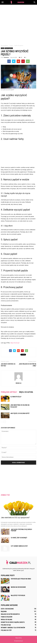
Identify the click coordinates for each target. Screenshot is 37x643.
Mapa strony (18, 638)
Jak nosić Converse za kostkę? (8, 365)
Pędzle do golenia (8, 48)
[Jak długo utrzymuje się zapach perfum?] (5, 532)
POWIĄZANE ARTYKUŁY (9, 392)
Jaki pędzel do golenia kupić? (20, 413)
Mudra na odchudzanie (18, 587)
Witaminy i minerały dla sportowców (13, 627)
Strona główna (4, 45)
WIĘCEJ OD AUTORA (26, 392)
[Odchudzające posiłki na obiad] (5, 581)
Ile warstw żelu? (15, 397)
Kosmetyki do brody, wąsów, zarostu (13, 622)
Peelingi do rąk (6, 625)
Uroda (2, 48)
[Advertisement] (18, 24)
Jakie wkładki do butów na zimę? (27, 365)
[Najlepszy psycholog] (5, 598)
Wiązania (4, 611)
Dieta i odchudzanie (7, 609)
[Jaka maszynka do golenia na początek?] (5, 407)
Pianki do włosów (6, 617)
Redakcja (6, 57)
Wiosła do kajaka (6, 619)
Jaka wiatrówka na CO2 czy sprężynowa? (15, 517)
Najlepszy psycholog (18, 595)
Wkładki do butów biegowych (10, 614)
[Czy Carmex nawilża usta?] (5, 548)
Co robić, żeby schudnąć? (19, 538)
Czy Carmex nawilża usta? (19, 546)
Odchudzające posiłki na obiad (21, 579)
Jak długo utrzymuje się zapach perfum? (21, 530)
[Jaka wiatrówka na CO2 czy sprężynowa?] (18, 506)
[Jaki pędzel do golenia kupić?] (5, 415)
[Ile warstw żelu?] (5, 399)
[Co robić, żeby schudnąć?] (5, 540)
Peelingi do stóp (6, 630)
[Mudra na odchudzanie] (5, 589)
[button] (34, 2)
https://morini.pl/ (14, 343)
